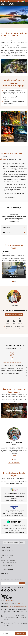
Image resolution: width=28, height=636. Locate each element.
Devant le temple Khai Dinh (20, 139)
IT (26, 1)
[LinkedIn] (15, 590)
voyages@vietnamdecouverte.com (16, 606)
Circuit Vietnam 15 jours (7, 555)
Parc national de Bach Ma (20, 130)
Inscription (21, 583)
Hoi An (9, 50)
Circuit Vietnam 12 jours (7, 553)
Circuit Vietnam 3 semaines (8, 557)
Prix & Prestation (10, 26)
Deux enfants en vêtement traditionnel (7, 130)
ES (23, 1)
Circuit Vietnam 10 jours (7, 550)
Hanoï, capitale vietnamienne (11, 542)
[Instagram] (5, 590)
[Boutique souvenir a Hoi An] (14, 118)
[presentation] (26, 4)
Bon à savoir (19, 26)
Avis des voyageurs (14, 462)
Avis (25, 26)
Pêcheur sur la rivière (7, 138)
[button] (13, 281)
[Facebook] (2, 590)
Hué (18, 40)
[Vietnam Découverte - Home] (7, 596)
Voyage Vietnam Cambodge (8, 560)
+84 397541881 (19, 603)
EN (19, 1)
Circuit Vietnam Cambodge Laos (9, 562)
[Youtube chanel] (8, 590)
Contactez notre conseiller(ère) (14, 314)
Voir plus (14, 455)
